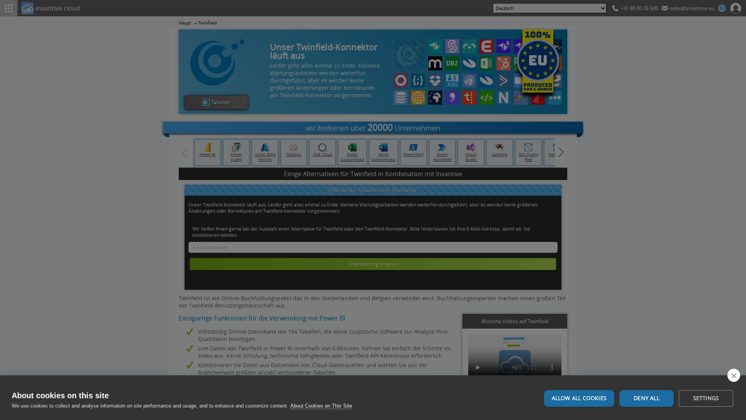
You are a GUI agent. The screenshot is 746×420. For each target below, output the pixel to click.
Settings (706, 398)
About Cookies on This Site (321, 406)
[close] (733, 375)
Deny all (646, 398)
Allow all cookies (579, 398)
